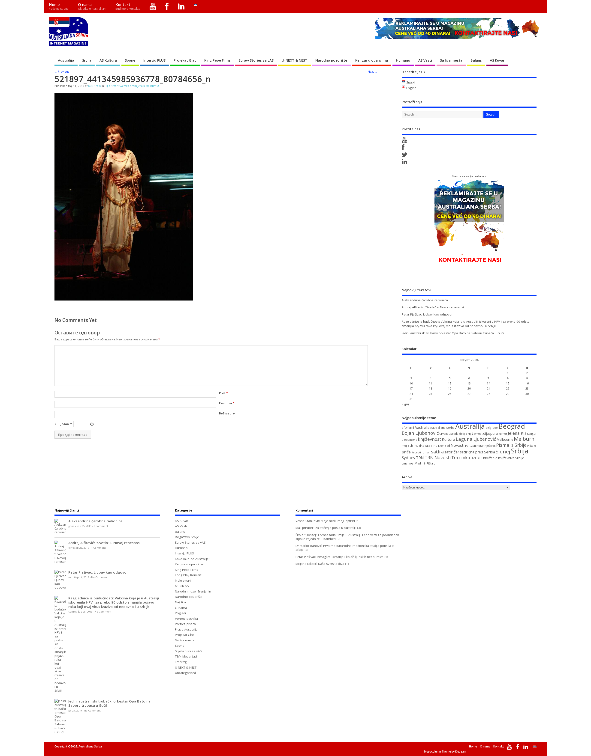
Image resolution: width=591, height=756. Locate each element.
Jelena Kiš (517, 433)
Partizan (470, 446)
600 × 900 (94, 86)
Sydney (408, 457)
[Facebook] (167, 6)
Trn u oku (460, 457)
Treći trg (181, 662)
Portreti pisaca (185, 624)
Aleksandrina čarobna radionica (425, 300)
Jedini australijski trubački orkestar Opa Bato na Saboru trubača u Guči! (453, 333)
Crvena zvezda (448, 434)
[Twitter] (405, 156)
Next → (372, 72)
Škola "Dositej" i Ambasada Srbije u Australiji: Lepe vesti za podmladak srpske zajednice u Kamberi (347, 537)
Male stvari (183, 580)
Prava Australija (186, 629)
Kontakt (127, 6)
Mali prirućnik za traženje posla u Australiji (326, 528)
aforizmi (408, 427)
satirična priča (471, 452)
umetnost (408, 463)
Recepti (416, 452)
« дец (405, 404)
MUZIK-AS (182, 586)
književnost (429, 439)
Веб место (227, 413)
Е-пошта (226, 403)
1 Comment (100, 526)
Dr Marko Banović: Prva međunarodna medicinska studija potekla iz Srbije (345, 548)
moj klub (407, 446)
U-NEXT (476, 458)
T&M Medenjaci (186, 656)
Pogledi (180, 613)
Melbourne (505, 439)
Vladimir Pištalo (425, 463)
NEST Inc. (431, 445)
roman (426, 452)
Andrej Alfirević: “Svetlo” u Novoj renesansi (433, 307)
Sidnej (503, 451)
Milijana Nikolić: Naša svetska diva (320, 564)
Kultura (448, 439)
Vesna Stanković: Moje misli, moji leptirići (325, 521)
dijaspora (490, 433)
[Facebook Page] (404, 148)
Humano (403, 60)
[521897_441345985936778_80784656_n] (123, 299)
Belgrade (491, 428)
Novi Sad (444, 446)
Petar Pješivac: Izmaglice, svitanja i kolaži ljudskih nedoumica (339, 557)
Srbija (86, 60)
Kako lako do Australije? (192, 559)
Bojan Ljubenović (420, 433)
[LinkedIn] (181, 6)
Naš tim (180, 602)
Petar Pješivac (485, 445)
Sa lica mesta (451, 60)
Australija (66, 60)
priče (406, 452)
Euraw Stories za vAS (256, 60)
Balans (476, 60)
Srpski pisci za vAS (188, 651)
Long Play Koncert (188, 575)
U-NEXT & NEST (294, 60)
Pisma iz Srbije (511, 445)
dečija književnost (470, 434)
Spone (130, 60)
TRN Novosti (438, 458)
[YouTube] (153, 6)
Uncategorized (185, 673)
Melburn (524, 438)
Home (59, 6)
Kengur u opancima (371, 60)
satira (437, 451)
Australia (422, 427)
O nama (92, 6)
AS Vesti (425, 60)
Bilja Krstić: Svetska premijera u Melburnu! (132, 86)
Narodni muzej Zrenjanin (193, 591)
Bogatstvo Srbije (187, 537)
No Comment (99, 577)
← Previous (61, 72)
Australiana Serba (442, 428)
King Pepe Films (217, 60)
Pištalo (531, 446)
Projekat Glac (185, 60)
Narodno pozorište (331, 60)
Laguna (464, 439)
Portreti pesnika (186, 618)
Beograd (511, 426)
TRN (420, 457)
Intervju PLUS (154, 60)
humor (502, 434)
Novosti (457, 445)
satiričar (451, 452)
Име (223, 393)
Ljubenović (484, 439)
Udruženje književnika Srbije (502, 457)
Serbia (489, 452)
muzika (419, 445)
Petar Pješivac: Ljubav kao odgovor (427, 314)
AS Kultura (108, 60)
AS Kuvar (497, 60)
